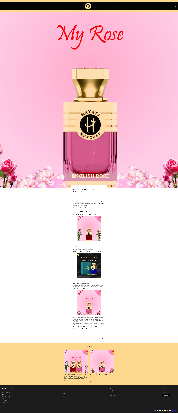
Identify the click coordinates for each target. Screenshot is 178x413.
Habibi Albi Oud (79, 251)
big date (93, 202)
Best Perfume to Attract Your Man (75, 374)
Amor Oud (77, 214)
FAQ (110, 398)
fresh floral (81, 211)
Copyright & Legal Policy (114, 393)
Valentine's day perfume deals (82, 205)
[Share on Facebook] (92, 339)
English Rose (78, 288)
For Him (64, 394)
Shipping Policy (112, 395)
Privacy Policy (112, 390)
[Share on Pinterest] (99, 339)
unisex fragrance (77, 285)
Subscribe (166, 395)
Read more (66, 380)
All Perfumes (65, 388)
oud (86, 211)
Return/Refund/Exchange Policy (115, 392)
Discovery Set (65, 390)
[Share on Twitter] (95, 339)
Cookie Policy (112, 396)
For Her (64, 393)
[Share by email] (103, 339)
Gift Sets (64, 391)
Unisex (64, 396)
